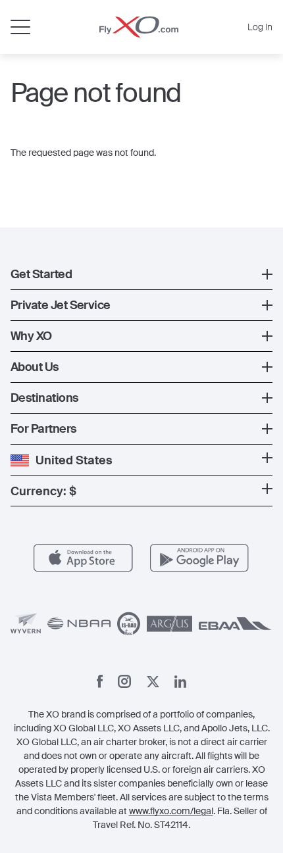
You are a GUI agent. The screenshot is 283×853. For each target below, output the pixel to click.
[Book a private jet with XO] (138, 27)
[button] (141, 274)
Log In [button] (259, 27)
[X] (153, 681)
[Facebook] (100, 681)
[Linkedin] (180, 681)
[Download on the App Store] (83, 558)
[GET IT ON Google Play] (200, 558)
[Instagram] (124, 681)
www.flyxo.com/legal (171, 811)
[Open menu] (20, 27)
